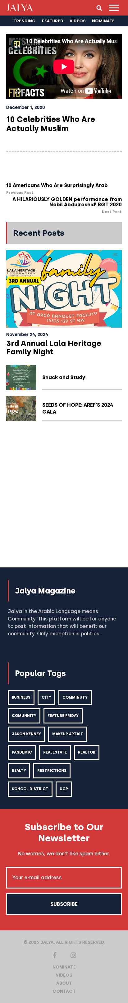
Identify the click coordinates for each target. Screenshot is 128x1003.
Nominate (64, 967)
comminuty (75, 697)
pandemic (22, 752)
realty (19, 770)
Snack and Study (63, 377)
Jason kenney (26, 734)
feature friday (63, 716)
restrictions (51, 770)
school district (30, 789)
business (21, 697)
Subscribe (64, 904)
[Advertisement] (64, 497)
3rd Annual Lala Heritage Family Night (53, 347)
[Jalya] (19, 7)
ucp (64, 789)
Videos (64, 975)
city (46, 697)
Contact (64, 991)
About (64, 983)
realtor (86, 752)
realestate (55, 752)
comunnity (24, 716)
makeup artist (67, 734)
